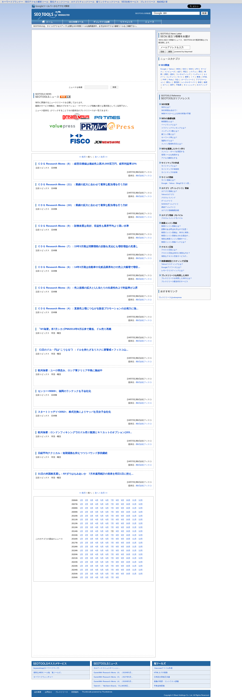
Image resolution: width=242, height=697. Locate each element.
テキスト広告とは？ (169, 250)
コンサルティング (183, 74)
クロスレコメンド (168, 198)
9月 (122, 500)
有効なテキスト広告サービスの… (174, 256)
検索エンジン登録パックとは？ (173, 242)
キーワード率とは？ (169, 137)
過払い (168, 82)
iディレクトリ (166, 201)
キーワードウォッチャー (43, 677)
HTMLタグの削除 (161, 672)
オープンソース (187, 80)
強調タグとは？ (167, 141)
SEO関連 (164, 65)
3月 (91, 500)
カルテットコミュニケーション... (107, 668)
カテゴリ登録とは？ (169, 191)
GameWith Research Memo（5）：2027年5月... (113, 677)
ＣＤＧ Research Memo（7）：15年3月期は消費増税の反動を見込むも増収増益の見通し (88, 246)
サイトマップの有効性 (170, 169)
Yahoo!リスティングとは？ (172, 264)
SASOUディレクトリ (169, 204)
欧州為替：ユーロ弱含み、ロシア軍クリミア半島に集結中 (70, 370)
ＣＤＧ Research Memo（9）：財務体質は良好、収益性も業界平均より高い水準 (83, 225)
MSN (178, 69)
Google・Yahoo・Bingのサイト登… (176, 183)
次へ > (97, 157)
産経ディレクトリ (168, 207)
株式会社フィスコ (144, 175)
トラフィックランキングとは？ (173, 128)
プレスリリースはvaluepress (170, 297)
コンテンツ (170, 77)
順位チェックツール (59, 2)
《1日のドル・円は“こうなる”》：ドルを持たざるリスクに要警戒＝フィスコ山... (83, 349)
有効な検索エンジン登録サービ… (174, 239)
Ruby (171, 80)
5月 (101, 500)
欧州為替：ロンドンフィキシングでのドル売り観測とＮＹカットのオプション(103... (85, 432)
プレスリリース (147, 2)
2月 (86, 500)
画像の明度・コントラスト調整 (166, 681)
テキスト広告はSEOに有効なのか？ (175, 253)
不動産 (178, 85)
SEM (191, 69)
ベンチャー (197, 74)
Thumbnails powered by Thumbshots (97, 692)
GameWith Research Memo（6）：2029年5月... (113, 672)
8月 (117, 500)
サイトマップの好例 (169, 172)
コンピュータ (169, 72)
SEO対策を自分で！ (169, 110)
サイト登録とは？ (168, 180)
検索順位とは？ (167, 121)
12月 (141, 500)
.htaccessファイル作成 (163, 668)
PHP (164, 80)
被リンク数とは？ (168, 134)
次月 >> (104, 157)
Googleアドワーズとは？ (171, 267)
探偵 (199, 82)
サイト (180, 77)
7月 (112, 500)
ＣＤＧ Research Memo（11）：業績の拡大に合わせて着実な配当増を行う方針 (83, 184)
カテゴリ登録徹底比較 (170, 210)
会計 (179, 72)
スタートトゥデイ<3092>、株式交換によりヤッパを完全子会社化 (74, 411)
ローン (165, 85)
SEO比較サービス (130, 2)
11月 (134, 500)
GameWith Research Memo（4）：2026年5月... (113, 681)
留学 (172, 85)
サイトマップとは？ (169, 166)
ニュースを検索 (75, 87)
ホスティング (202, 85)
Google (163, 69)
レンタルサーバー (188, 82)
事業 (198, 77)
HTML (204, 77)
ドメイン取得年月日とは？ (172, 144)
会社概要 (37, 692)
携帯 (186, 77)
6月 (107, 500)
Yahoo (171, 69)
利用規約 (74, 692)
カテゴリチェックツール (82, 2)
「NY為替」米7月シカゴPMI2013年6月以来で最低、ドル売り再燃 (74, 329)
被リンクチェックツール (108, 2)
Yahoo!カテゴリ (167, 194)
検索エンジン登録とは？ (171, 226)
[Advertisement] (93, 56)
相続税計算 (162, 2)
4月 (96, 500)
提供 (172, 74)
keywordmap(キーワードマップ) (46, 668)
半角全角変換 (159, 686)
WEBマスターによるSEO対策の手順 (176, 113)
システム (192, 72)
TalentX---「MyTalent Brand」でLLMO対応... (112, 686)
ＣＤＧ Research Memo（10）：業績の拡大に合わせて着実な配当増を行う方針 (83, 205)
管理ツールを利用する (170, 155)
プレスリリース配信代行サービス (174, 281)
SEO (184, 69)
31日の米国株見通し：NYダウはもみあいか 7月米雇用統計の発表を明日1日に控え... (85, 473)
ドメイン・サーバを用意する (172, 152)
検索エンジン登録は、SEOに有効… (175, 232)
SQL (177, 80)
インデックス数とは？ (170, 131)
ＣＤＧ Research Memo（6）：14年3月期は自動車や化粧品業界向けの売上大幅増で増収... (89, 267)
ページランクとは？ (169, 125)
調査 (166, 74)
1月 (81, 500)
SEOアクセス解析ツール (36, 2)
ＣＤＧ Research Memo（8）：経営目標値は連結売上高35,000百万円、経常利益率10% (87, 163)
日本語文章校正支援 (162, 677)
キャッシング (189, 85)
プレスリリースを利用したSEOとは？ (176, 278)
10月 (128, 500)
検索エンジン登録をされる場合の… (175, 236)
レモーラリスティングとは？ (172, 270)
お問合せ (48, 692)
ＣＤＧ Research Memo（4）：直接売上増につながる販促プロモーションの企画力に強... (88, 308)
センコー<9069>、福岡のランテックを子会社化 (64, 391)
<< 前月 (82, 157)
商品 (185, 72)
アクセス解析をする (169, 158)
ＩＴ (192, 77)
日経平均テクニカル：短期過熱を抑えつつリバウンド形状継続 (72, 453)
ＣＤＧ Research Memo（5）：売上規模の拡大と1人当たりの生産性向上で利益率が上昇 (88, 287)
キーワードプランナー (12, 2)
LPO (197, 69)
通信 (200, 72)
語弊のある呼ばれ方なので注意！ (174, 229)
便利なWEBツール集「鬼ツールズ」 (47, 672)
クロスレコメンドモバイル (172, 218)
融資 (205, 82)
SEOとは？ (166, 107)
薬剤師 (176, 82)
